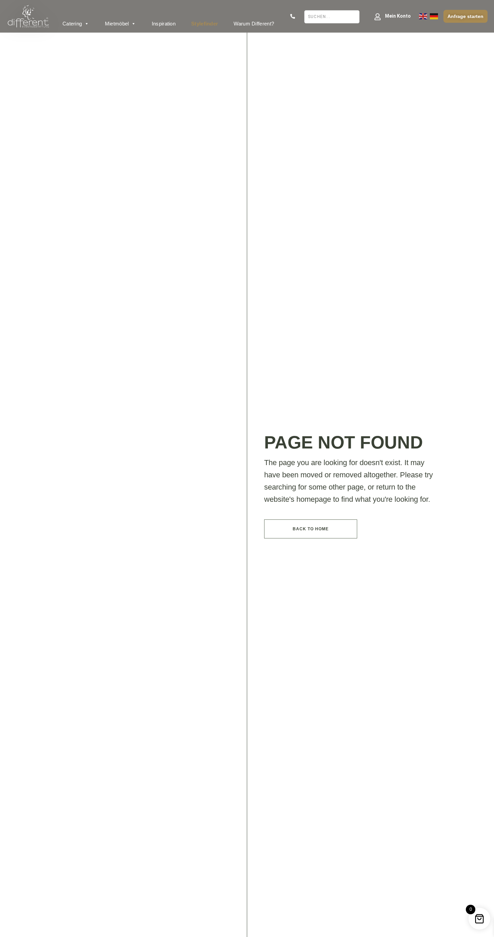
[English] (423, 16)
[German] (434, 16)
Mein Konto (398, 16)
